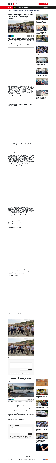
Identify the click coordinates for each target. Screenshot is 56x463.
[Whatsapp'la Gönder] (13, 36)
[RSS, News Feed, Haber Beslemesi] (47, 459)
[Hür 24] (11, 3)
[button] (29, 36)
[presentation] (10, 7)
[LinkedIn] (12, 36)
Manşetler (10, 0)
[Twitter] (10, 36)
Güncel (17, 3)
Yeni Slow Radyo (28, 456)
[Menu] (39, 4)
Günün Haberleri (14, 0)
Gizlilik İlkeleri (29, 459)
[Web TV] (46, 0)
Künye (23, 459)
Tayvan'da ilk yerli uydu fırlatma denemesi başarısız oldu (24, 7)
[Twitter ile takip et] (45, 459)
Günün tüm (45, 7)
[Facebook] (8, 36)
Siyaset (29, 3)
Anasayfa (10, 10)
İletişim (26, 459)
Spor (20, 3)
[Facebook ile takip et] (44, 459)
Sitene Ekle (20, 0)
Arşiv (17, 0)
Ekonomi (23, 3)
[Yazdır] (28, 36)
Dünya (26, 3)
